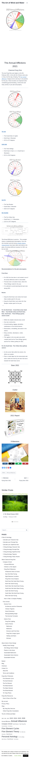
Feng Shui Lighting (10, 621)
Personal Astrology (10, 736)
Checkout (4, 666)
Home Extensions (9, 611)
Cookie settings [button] (17, 755)
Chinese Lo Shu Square (10, 566)
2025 (19, 718)
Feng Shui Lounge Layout (13, 633)
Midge (6, 516)
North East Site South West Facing (14, 581)
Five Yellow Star (22, 731)
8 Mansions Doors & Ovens (12, 571)
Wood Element (10, 739)
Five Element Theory (10, 731)
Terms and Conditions (8, 673)
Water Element (4, 739)
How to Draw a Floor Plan (9, 698)
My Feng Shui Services (9, 708)
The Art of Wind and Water (8, 714)
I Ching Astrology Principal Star (11, 549)
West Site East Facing (11, 595)
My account (5, 701)
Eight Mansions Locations (12, 576)
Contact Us (5, 668)
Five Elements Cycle (8, 678)
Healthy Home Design (8, 645)
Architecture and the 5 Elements (13, 606)
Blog (3, 663)
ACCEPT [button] (25, 755)
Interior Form (7, 619)
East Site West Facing (11, 574)
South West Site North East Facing (14, 593)
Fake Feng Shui (22, 724)
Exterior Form (7, 604)
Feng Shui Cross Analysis (12, 578)
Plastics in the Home (9, 650)
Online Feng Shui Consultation (11, 711)
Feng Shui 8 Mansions (10, 569)
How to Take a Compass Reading (12, 598)
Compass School (7, 562)
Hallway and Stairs (11, 636)
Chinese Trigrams (9, 609)
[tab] (12, 521)
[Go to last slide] (4, 507)
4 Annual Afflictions (9, 564)
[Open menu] (27, 3)
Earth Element (16, 724)
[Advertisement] (15, 45)
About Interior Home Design (9, 643)
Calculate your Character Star (10, 539)
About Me (5, 670)
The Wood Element (8, 690)
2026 (23, 718)
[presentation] (15, 502)
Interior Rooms (9, 624)
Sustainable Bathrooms (10, 652)
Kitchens (8, 638)
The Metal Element (8, 685)
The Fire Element (7, 683)
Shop (3, 706)
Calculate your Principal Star (10, 542)
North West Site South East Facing (14, 586)
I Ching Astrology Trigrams (10, 554)
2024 (15, 718)
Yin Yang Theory (7, 693)
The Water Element (8, 688)
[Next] (26, 507)
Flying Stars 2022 (23, 479)
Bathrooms (9, 626)
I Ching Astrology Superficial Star (11, 551)
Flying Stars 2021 (6, 479)
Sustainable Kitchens (9, 657)
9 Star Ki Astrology (6, 537)
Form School (6, 601)
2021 (3, 472)
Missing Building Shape (11, 613)
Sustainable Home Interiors (11, 655)
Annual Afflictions (6, 721)
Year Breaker (16, 739)
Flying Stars (4, 734)
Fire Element (10, 726)
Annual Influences (11, 472)
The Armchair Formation (11, 616)
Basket (3, 661)
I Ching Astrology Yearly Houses (11, 556)
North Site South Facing (11, 583)
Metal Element (9, 734)
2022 (8, 718)
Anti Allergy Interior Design (11, 648)
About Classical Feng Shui (8, 559)
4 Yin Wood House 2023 (10, 514)
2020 (3, 718)
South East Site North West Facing (14, 588)
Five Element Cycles (10, 728)
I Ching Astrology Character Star (11, 547)
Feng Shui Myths (4, 726)
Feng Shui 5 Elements (7, 676)
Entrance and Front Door (12, 631)
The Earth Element (8, 681)
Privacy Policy (5, 703)
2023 (11, 718)
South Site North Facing (11, 590)
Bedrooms (9, 628)
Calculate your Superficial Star (11, 544)
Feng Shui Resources (7, 696)
